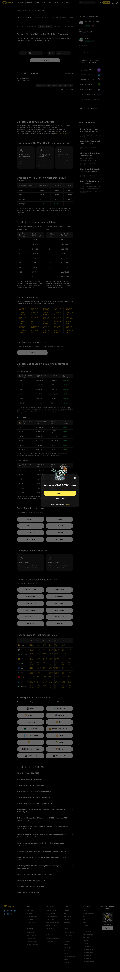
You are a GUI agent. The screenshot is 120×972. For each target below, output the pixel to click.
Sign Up (60, 493)
